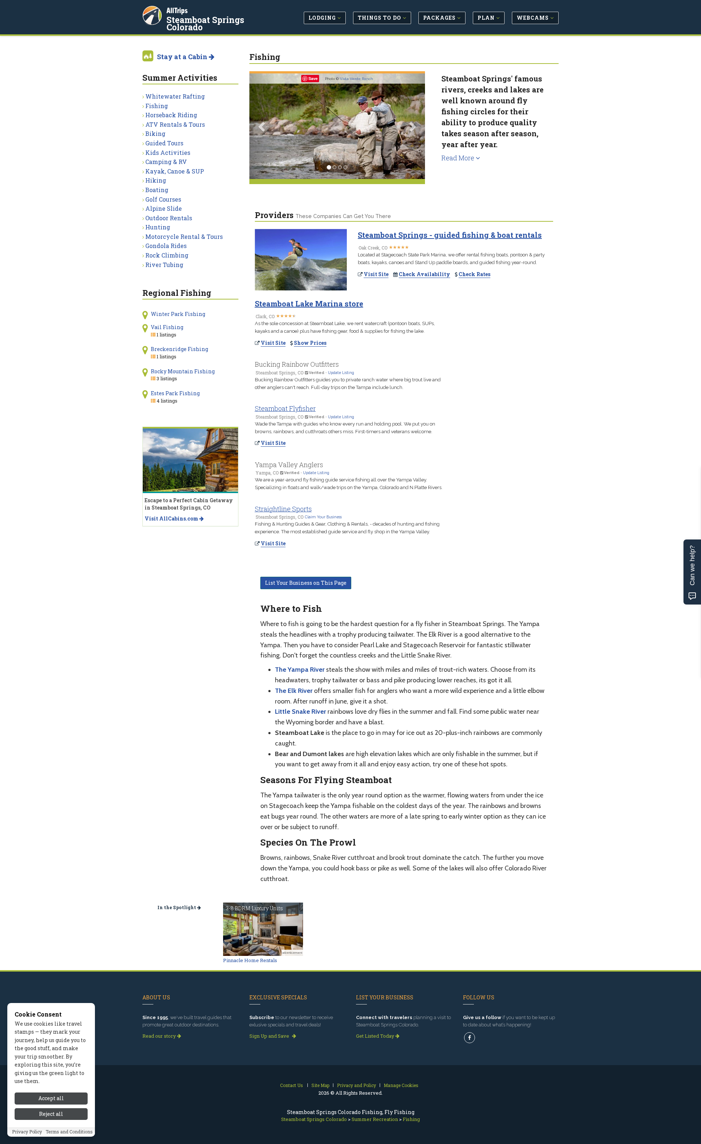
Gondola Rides (166, 245)
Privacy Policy (27, 1132)
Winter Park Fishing (178, 313)
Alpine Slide (163, 208)
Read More (458, 157)
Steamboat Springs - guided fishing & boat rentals (450, 235)
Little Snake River (300, 712)
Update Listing (341, 372)
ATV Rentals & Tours (175, 124)
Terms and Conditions (69, 1132)
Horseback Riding (171, 115)
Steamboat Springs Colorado (205, 23)
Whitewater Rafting (175, 96)
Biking (155, 133)
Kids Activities (167, 152)
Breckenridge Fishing (179, 349)
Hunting (157, 227)
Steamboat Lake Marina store (309, 303)
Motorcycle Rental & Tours (184, 236)
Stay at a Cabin (183, 56)
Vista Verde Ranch (356, 79)
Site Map (320, 1085)
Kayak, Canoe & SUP (174, 171)
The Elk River (294, 691)
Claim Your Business (323, 517)
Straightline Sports (283, 508)
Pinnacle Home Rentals (250, 960)
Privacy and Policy (356, 1085)
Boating (156, 190)
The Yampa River (300, 670)
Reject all (51, 1113)
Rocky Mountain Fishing (183, 371)
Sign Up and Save (269, 1036)
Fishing (156, 106)
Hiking (155, 180)
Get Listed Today (375, 1036)
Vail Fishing (167, 327)
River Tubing (164, 264)
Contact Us (291, 1085)
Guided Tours (164, 143)
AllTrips (177, 10)
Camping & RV (166, 161)
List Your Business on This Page (305, 582)
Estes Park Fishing (175, 393)
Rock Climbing (166, 255)
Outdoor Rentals (168, 218)
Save (313, 78)
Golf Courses (163, 199)
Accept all (51, 1098)
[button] (262, 126)
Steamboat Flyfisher (285, 408)
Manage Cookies (401, 1085)
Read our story (159, 1036)
